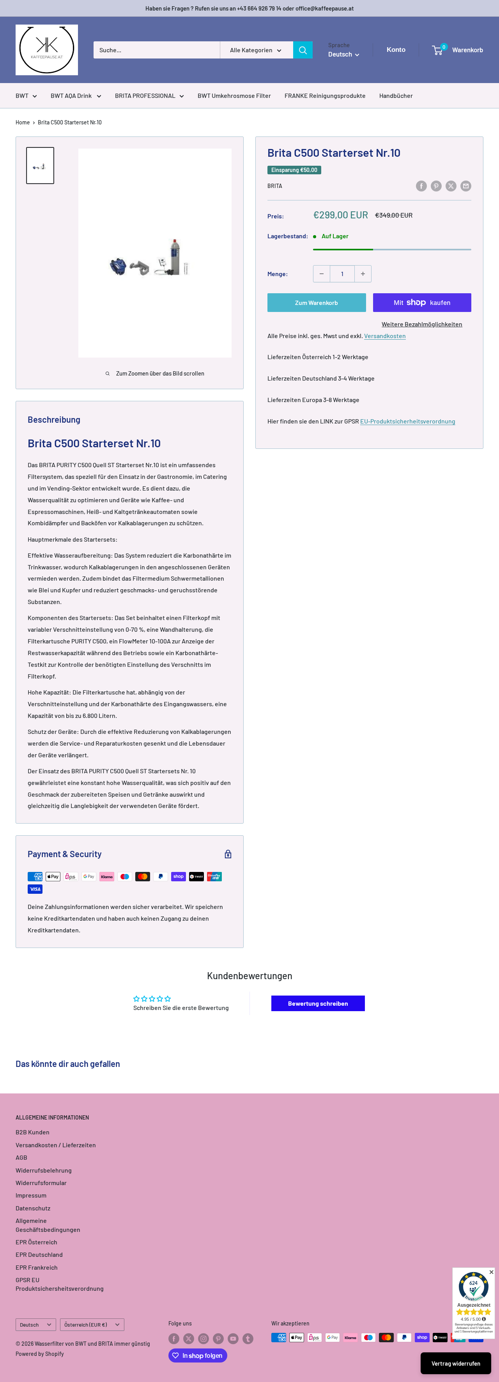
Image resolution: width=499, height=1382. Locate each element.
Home (23, 122)
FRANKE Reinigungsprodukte (325, 95)
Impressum (31, 1195)
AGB (21, 1157)
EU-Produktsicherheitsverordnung (407, 421)
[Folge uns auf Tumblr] (247, 1338)
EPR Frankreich (37, 1267)
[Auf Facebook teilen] (421, 185)
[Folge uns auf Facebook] (173, 1338)
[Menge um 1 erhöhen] (363, 274)
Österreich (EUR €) (85, 1324)
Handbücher (396, 95)
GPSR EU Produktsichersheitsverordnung (60, 1284)
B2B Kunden (33, 1132)
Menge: (277, 273)
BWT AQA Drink (72, 95)
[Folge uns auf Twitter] (188, 1338)
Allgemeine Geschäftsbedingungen (48, 1225)
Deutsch (29, 1324)
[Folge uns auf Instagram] (203, 1338)
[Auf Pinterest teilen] (436, 185)
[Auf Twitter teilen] (451, 185)
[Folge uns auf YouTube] (233, 1338)
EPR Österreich (36, 1242)
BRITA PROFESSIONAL (145, 95)
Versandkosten (385, 335)
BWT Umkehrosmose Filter (234, 95)
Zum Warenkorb (316, 302)
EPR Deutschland (39, 1254)
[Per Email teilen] (465, 185)
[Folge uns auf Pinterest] (218, 1338)
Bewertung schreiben (318, 1003)
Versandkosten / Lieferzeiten (56, 1144)
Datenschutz (33, 1208)
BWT (22, 95)
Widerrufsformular (41, 1182)
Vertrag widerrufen (456, 1363)
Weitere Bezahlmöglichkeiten (422, 324)
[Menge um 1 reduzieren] (321, 274)
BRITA (274, 186)
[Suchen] (303, 49)
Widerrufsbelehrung (44, 1170)
